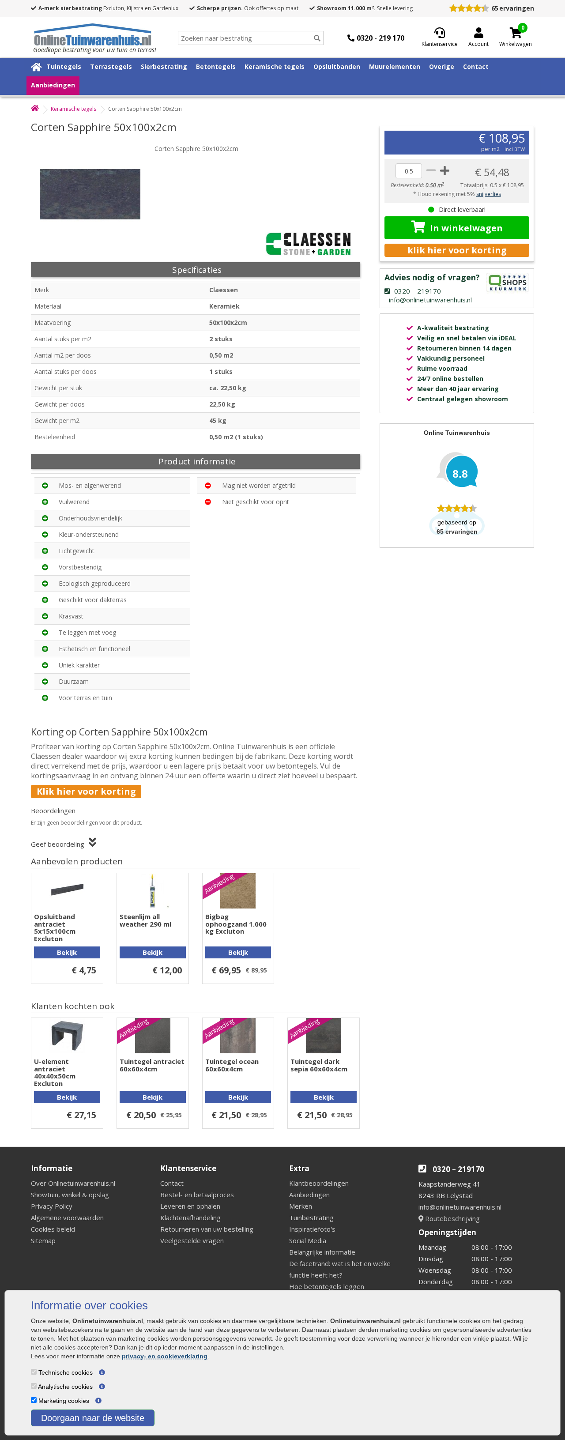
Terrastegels (111, 66)
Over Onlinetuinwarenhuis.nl (73, 1183)
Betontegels (216, 66)
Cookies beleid (53, 1229)
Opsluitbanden (336, 66)
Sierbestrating (164, 66)
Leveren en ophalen (190, 1206)
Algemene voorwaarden (67, 1217)
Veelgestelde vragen (192, 1240)
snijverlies (488, 194)
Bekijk (67, 952)
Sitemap (43, 1240)
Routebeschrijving (451, 1218)
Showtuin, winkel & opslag (70, 1194)
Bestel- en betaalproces (197, 1194)
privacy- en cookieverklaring (164, 1356)
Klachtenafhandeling (190, 1217)
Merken (300, 1206)
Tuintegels (63, 66)
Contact (476, 66)
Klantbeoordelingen (319, 1183)
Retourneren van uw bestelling (206, 1229)
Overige (441, 66)
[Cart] (515, 32)
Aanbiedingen (53, 85)
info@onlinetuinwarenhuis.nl (459, 1207)
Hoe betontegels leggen (326, 1286)
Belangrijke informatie (322, 1252)
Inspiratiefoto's (312, 1229)
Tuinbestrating (311, 1217)
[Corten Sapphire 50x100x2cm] (95, 194)
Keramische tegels (275, 66)
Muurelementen (394, 66)
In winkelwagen (466, 228)
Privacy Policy (51, 1206)
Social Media (307, 1240)
